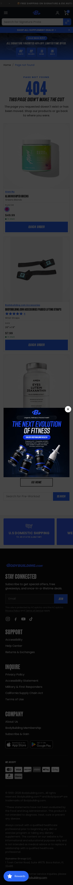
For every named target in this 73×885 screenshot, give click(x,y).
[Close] (68, 409)
